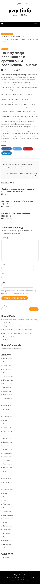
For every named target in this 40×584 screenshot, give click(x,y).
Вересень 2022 (7, 384)
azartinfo (20, 10)
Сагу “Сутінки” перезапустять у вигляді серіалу (19, 333)
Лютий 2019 (7, 511)
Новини (5, 49)
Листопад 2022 (8, 376)
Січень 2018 (7, 533)
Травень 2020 (7, 464)
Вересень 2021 (7, 420)
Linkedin (7, 153)
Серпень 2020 (7, 453)
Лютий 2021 (7, 446)
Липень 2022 (7, 391)
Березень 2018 (7, 526)
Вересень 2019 (7, 493)
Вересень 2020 (7, 449)
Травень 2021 (7, 435)
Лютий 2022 (7, 402)
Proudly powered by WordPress (15, 577)
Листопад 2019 (8, 486)
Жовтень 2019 (8, 489)
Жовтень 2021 (7, 416)
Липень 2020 (7, 457)
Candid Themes (23, 580)
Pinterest (28, 149)
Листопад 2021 (8, 413)
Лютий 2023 (7, 365)
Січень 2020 (7, 478)
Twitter (18, 149)
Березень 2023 (7, 362)
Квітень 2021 (7, 438)
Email (3, 273)
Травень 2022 (7, 398)
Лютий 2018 (7, 530)
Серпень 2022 (7, 387)
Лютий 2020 (7, 475)
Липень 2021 (7, 427)
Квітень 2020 (7, 468)
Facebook (7, 149)
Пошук (4, 305)
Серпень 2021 (7, 424)
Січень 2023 (7, 369)
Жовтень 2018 (8, 519)
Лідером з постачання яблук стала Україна (17, 202)
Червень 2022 (7, 395)
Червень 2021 (7, 431)
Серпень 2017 (7, 544)
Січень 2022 (7, 406)
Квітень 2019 (7, 508)
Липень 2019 (7, 500)
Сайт (3, 282)
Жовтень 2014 (8, 548)
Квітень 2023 (7, 358)
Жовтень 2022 (8, 380)
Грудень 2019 (7, 482)
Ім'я (3, 265)
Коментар (5, 237)
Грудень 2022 (7, 373)
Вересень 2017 (7, 540)
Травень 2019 (7, 504)
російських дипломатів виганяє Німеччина (15, 214)
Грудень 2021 (7, 409)
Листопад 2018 (8, 515)
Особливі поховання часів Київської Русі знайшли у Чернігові (18, 190)
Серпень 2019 (7, 497)
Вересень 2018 (7, 522)
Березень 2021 (7, 442)
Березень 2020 (7, 471)
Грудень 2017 (7, 537)
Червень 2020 (7, 460)
